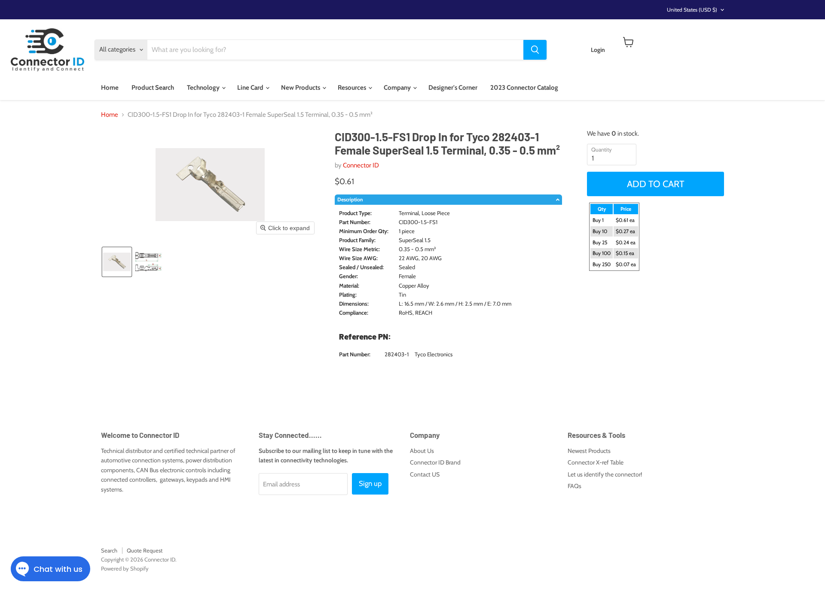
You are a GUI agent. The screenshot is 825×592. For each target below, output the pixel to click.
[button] (116, 261)
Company (398, 87)
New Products (301, 87)
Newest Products (589, 451)
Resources (352, 87)
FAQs (574, 486)
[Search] (535, 50)
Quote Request (144, 550)
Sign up (370, 483)
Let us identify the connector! (605, 474)
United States (692, 9)
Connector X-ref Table (595, 462)
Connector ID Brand (435, 462)
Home (110, 87)
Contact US (425, 474)
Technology (204, 87)
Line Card (251, 87)
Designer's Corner (452, 87)
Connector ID (361, 165)
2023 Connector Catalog (524, 87)
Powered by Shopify (125, 568)
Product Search (152, 87)
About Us (422, 451)
